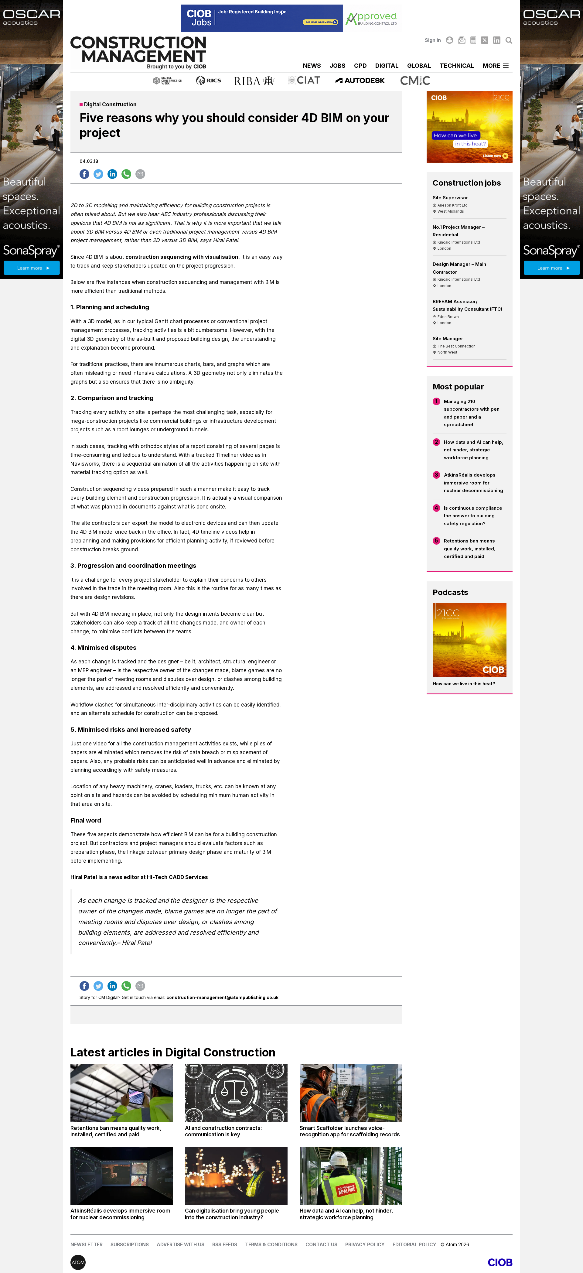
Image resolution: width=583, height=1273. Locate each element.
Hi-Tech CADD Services (177, 877)
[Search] (509, 40)
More (491, 65)
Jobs (337, 65)
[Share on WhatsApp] (126, 174)
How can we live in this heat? (464, 683)
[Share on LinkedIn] (112, 174)
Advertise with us (180, 1244)
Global (419, 65)
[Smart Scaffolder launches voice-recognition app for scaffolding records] (351, 1093)
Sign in (433, 40)
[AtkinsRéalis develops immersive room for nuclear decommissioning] (121, 1176)
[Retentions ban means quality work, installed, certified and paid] (121, 1093)
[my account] (449, 40)
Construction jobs (467, 182)
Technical (457, 65)
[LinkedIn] (496, 40)
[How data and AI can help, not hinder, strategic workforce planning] (351, 1176)
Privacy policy (365, 1244)
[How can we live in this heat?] (470, 640)
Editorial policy (414, 1244)
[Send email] (140, 174)
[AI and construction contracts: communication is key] (236, 1093)
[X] (484, 40)
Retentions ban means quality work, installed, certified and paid (470, 548)
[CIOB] (402, 1262)
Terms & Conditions (271, 1244)
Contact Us (321, 1244)
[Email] (461, 40)
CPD (360, 65)
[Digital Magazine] (473, 40)
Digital (387, 65)
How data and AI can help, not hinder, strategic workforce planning (473, 449)
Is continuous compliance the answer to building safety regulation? (473, 515)
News (312, 65)
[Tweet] (98, 174)
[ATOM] (181, 1262)
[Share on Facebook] (84, 174)
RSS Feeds (224, 1244)
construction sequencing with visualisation (181, 257)
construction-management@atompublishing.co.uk (222, 997)
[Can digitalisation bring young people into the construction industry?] (236, 1176)
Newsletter (86, 1244)
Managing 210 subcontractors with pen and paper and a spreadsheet (471, 413)
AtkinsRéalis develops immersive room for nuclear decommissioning (473, 482)
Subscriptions (130, 1244)
